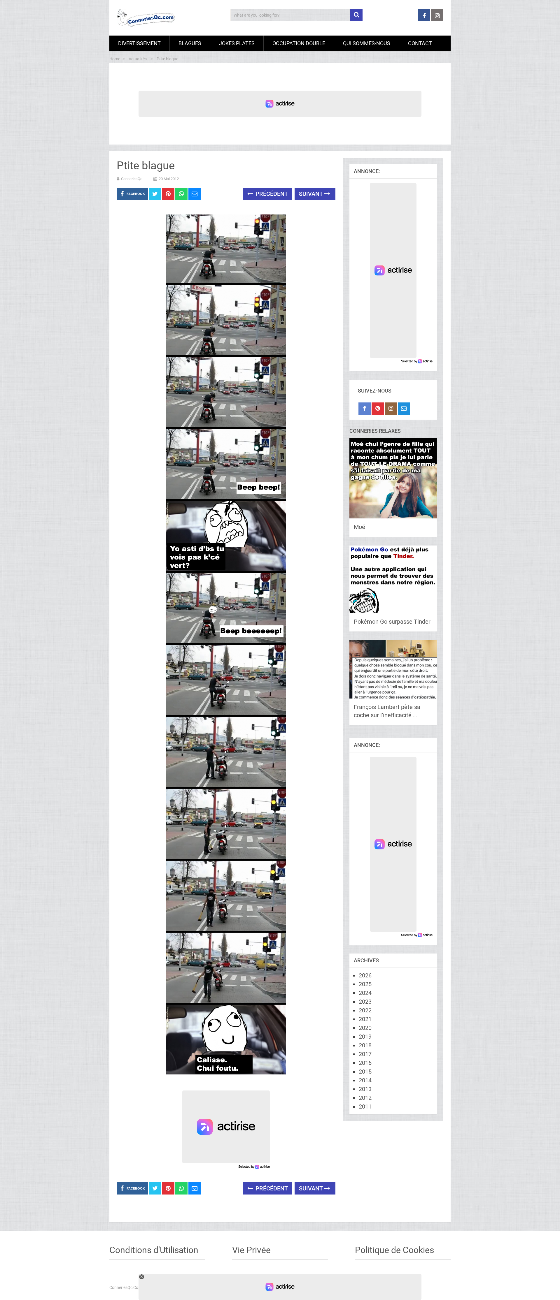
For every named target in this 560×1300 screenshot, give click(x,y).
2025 (365, 984)
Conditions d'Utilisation (153, 1250)
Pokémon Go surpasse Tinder (392, 621)
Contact (420, 43)
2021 (365, 1019)
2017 (365, 1054)
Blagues (189, 43)
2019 (365, 1036)
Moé (359, 526)
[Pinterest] (378, 408)
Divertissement (139, 43)
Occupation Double (298, 43)
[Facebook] (364, 408)
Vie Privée (251, 1250)
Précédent (271, 193)
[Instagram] (391, 408)
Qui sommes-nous (366, 43)
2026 (365, 975)
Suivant (311, 193)
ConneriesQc (131, 179)
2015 (365, 1071)
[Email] (404, 408)
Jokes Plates (237, 43)
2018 (365, 1045)
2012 (365, 1097)
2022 (365, 1010)
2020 (365, 1027)
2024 (365, 992)
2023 (365, 1001)
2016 (365, 1062)
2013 (365, 1089)
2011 (365, 1106)
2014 (365, 1080)
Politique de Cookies (394, 1250)
